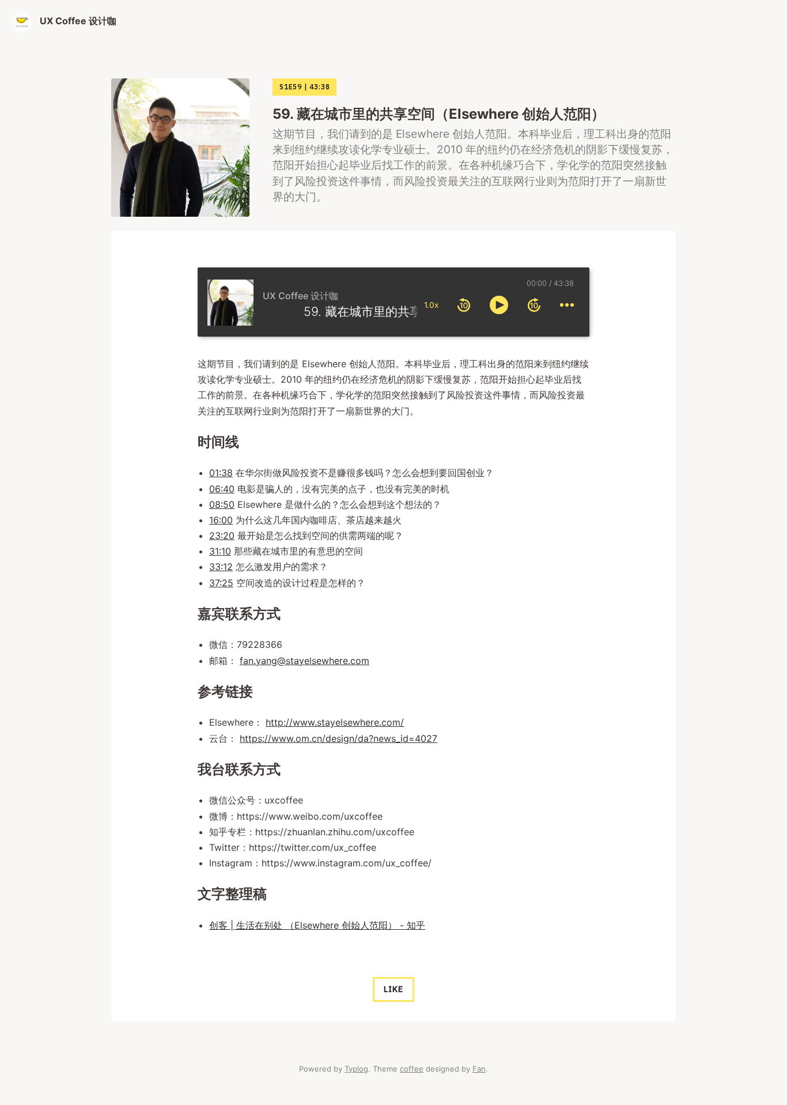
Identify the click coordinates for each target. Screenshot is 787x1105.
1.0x (431, 305)
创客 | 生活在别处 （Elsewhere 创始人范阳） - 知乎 (317, 925)
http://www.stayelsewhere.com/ (335, 722)
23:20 (221, 535)
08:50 (221, 504)
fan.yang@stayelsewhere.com (304, 660)
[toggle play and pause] (499, 305)
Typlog (356, 1068)
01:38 (221, 472)
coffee (411, 1068)
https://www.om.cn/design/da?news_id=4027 (338, 738)
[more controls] (567, 305)
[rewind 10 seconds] (463, 305)
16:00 (221, 520)
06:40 (221, 489)
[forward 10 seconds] (534, 305)
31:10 (220, 551)
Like (393, 989)
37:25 (221, 583)
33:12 (221, 566)
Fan (479, 1068)
